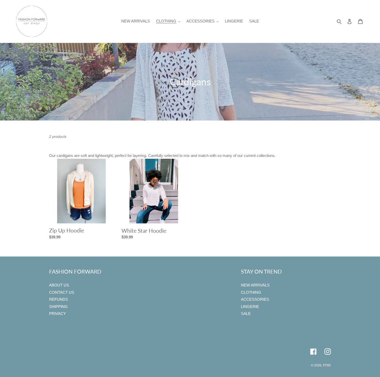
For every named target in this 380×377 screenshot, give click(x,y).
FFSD (327, 365)
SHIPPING (58, 306)
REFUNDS (58, 299)
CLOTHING (251, 292)
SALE (246, 313)
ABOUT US (59, 285)
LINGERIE (250, 306)
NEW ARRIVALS (255, 285)
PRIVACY (57, 313)
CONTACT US (61, 292)
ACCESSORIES (255, 299)
